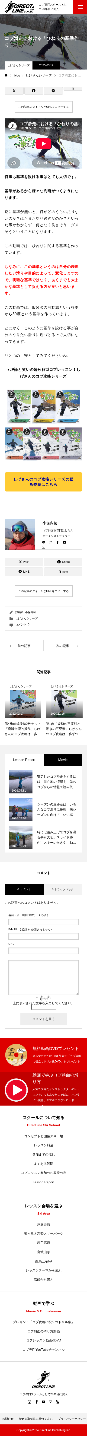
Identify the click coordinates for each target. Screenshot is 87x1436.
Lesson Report (43, 1182)
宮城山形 (43, 1252)
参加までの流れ (43, 1154)
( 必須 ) (28, 915)
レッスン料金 (43, 1145)
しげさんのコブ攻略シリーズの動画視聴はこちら (43, 481)
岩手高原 (43, 1243)
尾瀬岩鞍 (43, 1224)
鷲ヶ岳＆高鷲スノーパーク (43, 1234)
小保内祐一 (51, 523)
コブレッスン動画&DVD (43, 1340)
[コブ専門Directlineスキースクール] (19, 7)
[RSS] (57, 1401)
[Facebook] (57, 542)
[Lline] (53, 91)
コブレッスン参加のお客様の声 (43, 1173)
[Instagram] (50, 542)
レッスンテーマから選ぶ (43, 1270)
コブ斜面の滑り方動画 (43, 1331)
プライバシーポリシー (72, 1418)
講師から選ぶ (43, 1279)
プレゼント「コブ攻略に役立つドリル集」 (43, 1322)
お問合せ (7, 1418)
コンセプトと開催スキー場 (43, 1136)
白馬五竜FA (43, 1261)
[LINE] (43, 542)
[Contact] (43, 547)
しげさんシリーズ (18, 65)
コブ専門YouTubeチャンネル (44, 1349)
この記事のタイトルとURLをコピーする (43, 106)
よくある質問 (43, 1164)
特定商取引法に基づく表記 (35, 1418)
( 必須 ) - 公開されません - (30, 929)
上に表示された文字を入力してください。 (43, 1003)
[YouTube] (64, 542)
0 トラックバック (63, 889)
